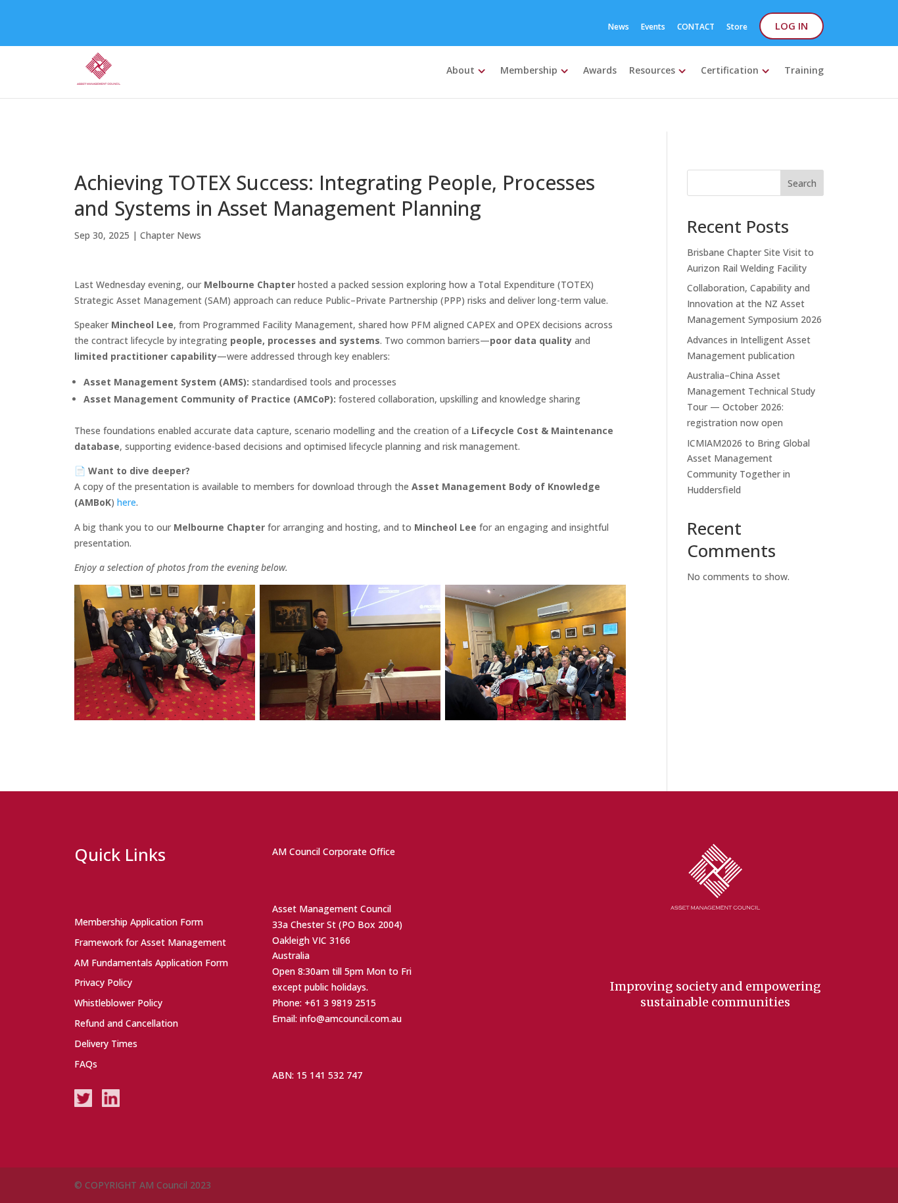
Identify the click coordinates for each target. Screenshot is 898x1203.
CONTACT (696, 27)
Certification (730, 70)
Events (653, 27)
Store (736, 27)
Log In (791, 25)
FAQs (85, 1064)
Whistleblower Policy (118, 1002)
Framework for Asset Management (150, 942)
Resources (652, 70)
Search (802, 183)
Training (804, 70)
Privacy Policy (103, 982)
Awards (600, 70)
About (460, 70)
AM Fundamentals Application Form (151, 962)
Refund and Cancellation (126, 1023)
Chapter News (170, 235)
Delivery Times (105, 1043)
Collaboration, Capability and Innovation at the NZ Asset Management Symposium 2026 (754, 304)
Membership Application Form (138, 922)
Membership (528, 70)
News (618, 27)
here (126, 502)
